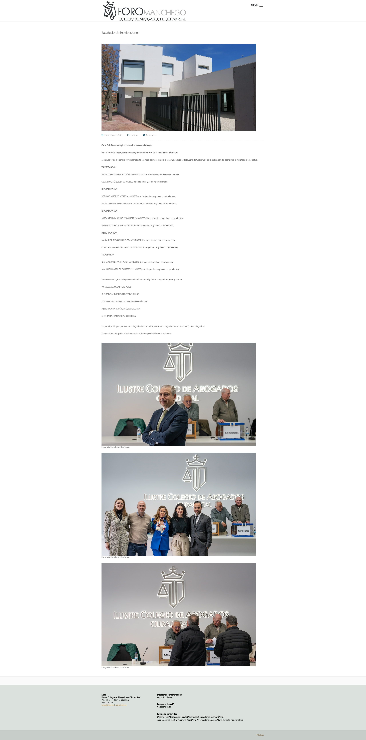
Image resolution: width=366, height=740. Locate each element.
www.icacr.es (121, 705)
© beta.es (260, 735)
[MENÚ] (261, 5)
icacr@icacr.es (108, 705)
